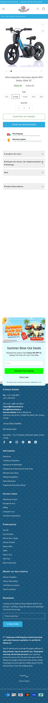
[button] (5, 320)
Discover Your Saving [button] (24, 371)
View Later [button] (24, 377)
